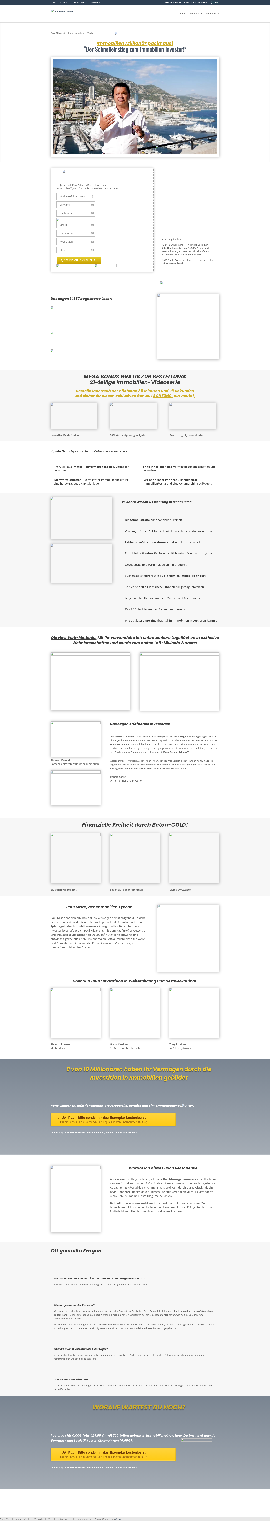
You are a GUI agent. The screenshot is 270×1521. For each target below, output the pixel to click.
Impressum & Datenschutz (196, 2)
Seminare (211, 13)
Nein (120, 1519)
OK (116, 1519)
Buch (182, 13)
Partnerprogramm (173, 2)
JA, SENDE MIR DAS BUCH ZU (79, 260)
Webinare (194, 13)
